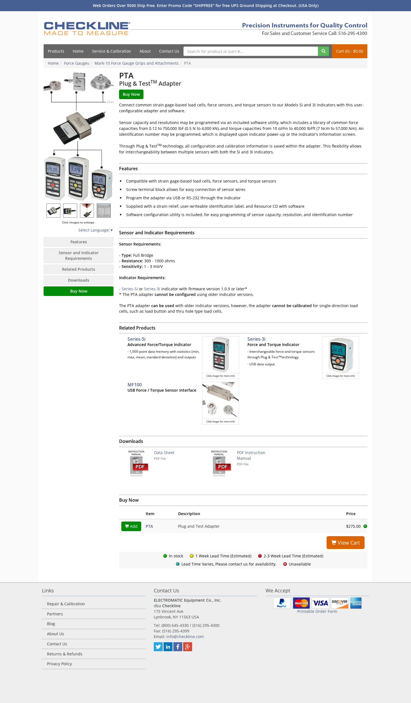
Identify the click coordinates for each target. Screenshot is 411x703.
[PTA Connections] (87, 210)
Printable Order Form (317, 611)
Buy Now (78, 291)
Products (56, 51)
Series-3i (152, 288)
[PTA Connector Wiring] (70, 210)
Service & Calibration (111, 51)
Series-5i (130, 288)
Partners (55, 613)
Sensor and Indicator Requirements (79, 255)
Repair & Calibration (66, 603)
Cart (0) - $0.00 (349, 51)
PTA (149, 526)
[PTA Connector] (54, 210)
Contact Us (169, 51)
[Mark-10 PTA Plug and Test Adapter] (79, 136)
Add (133, 526)
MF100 (134, 385)
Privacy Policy (59, 663)
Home (78, 51)
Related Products (78, 269)
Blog (51, 623)
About (145, 51)
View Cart (348, 542)
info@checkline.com (185, 636)
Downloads (78, 280)
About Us (55, 633)
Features (78, 241)
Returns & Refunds (64, 654)
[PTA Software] (104, 210)
